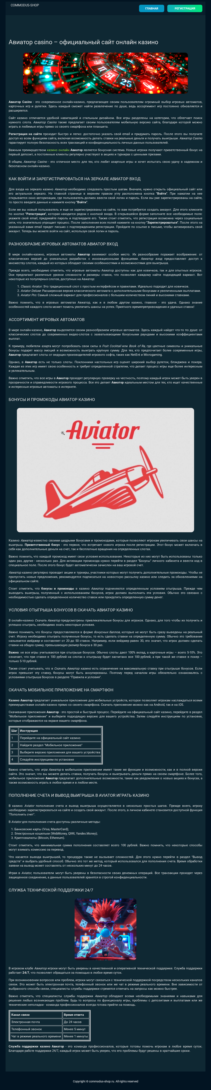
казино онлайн (58, 150)
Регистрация (185, 8)
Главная (151, 8)
